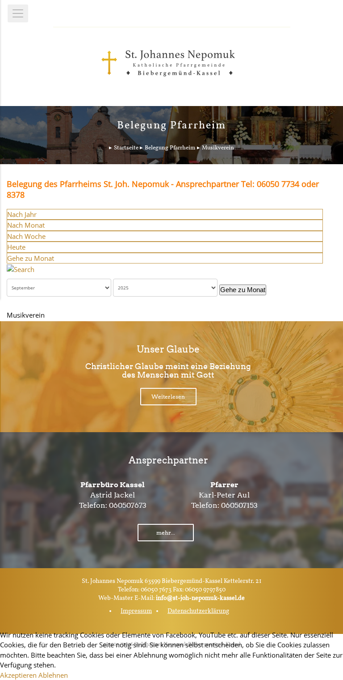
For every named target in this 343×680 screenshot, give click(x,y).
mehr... (165, 532)
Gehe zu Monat (30, 258)
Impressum (136, 611)
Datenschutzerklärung (198, 611)
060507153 (239, 505)
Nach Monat (26, 225)
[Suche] (20, 268)
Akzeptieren (18, 675)
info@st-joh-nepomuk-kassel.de (200, 598)
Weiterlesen (168, 396)
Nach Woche (26, 236)
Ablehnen (53, 675)
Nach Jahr (22, 214)
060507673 (127, 505)
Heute (16, 246)
